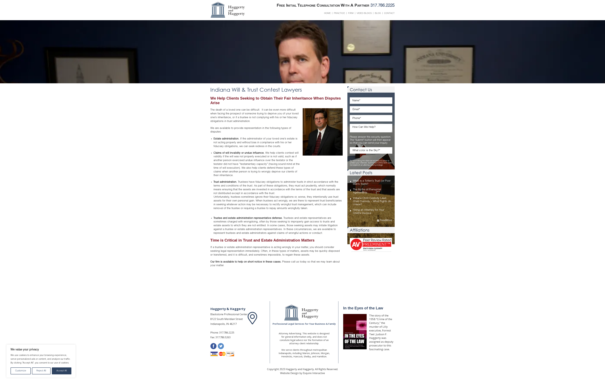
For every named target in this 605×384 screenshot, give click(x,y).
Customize (20, 371)
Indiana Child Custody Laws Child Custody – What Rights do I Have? (372, 201)
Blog (378, 13)
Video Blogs (364, 13)
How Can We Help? (363, 127)
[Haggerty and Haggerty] (304, 312)
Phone (356, 118)
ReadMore (386, 220)
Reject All (41, 371)
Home (327, 13)
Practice (339, 13)
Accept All (61, 371)
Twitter (221, 346)
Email (356, 109)
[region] (41, 361)
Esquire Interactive (314, 373)
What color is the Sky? (366, 150)
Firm (351, 13)
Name (356, 100)
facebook (213, 346)
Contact (389, 13)
